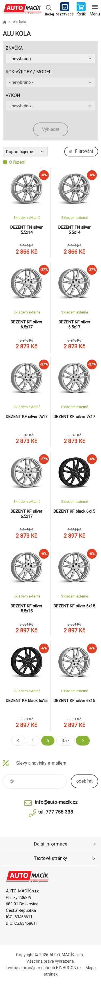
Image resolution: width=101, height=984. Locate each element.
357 (65, 740)
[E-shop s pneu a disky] (4, 22)
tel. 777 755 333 (55, 812)
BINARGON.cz (69, 967)
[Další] (83, 741)
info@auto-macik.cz (56, 802)
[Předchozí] (18, 741)
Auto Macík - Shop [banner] (22, 10)
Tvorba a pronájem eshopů (30, 967)
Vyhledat (50, 129)
